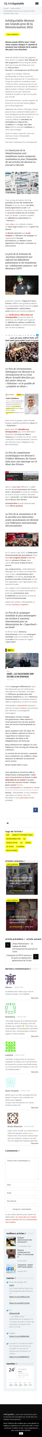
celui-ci (12, 224)
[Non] (39, 1428)
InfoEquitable (15, 787)
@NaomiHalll (14, 1313)
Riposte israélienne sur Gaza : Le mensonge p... (25, 1253)
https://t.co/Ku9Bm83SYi (19, 1356)
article (15, 215)
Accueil (6, 8)
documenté (22, 705)
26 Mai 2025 (29, 891)
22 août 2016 (22, 1261)
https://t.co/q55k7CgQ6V (19, 1303)
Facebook (27, 787)
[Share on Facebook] (35, 811)
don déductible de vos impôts (21, 778)
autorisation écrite (26, 797)
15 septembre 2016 (24, 1246)
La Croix (9, 846)
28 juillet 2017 (22, 1271)
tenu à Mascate (20, 557)
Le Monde (20, 846)
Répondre (34, 998)
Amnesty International (22, 835)
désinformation (13, 839)
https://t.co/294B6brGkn (19, 1336)
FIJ (24, 839)
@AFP (11, 1285)
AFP (7, 835)
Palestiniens (11, 850)
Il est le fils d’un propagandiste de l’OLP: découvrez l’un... (21, 919)
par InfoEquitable (16, 891)
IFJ (21, 843)
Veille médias (15, 8)
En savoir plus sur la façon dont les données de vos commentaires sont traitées (21, 1219)
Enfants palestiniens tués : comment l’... (25, 1240)
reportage (16, 487)
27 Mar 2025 (29, 927)
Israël (28, 843)
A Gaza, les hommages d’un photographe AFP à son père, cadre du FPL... (21, 882)
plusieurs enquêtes (20, 604)
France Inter (11, 843)
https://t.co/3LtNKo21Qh (19, 1296)
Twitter (37, 787)
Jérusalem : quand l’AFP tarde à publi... (26, 1266)
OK (21, 1433)
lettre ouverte (16, 506)
